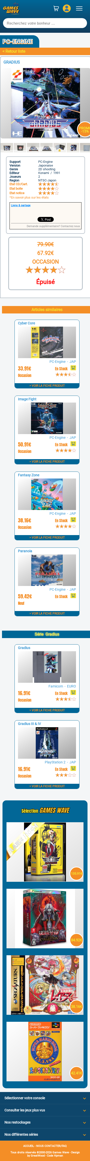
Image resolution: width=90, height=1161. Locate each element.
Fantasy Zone (28, 475)
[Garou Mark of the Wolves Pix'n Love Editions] (45, 880)
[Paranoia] (47, 584)
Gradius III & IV (29, 724)
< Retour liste (13, 51)
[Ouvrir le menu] (79, 8)
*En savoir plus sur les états (29, 197)
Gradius (24, 648)
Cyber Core (26, 323)
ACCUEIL (28, 1146)
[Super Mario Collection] (45, 1080)
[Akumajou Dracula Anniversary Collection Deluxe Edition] (45, 947)
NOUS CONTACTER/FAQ (51, 1146)
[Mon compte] (67, 8)
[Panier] (56, 8)
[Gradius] (47, 681)
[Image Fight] (47, 432)
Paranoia (25, 551)
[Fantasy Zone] (47, 508)
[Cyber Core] (47, 356)
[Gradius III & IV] (47, 757)
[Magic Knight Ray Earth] (45, 1013)
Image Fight (27, 399)
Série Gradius (47, 634)
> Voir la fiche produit (47, 385)
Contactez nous (70, 226)
